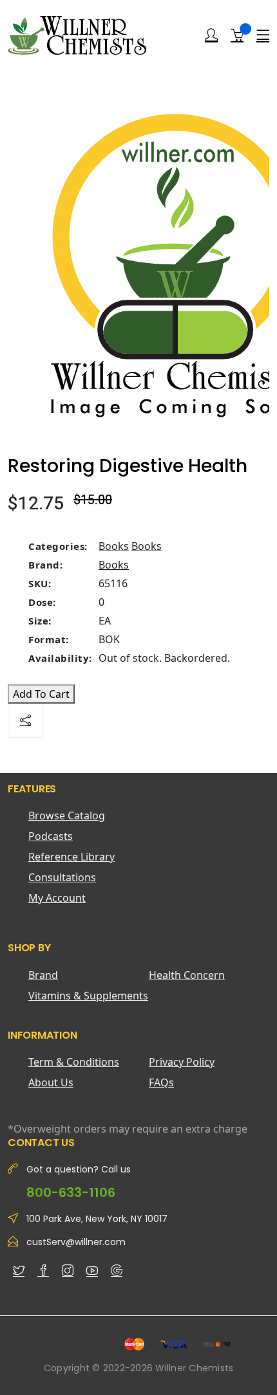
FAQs (161, 1082)
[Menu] (262, 35)
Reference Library (71, 857)
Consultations (62, 877)
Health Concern (187, 975)
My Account (57, 898)
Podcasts (50, 836)
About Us (50, 1082)
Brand (43, 975)
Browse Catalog (66, 815)
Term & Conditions (73, 1062)
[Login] (211, 35)
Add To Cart (41, 694)
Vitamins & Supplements (88, 996)
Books (114, 546)
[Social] (25, 721)
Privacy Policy (182, 1062)
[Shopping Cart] (237, 34)
